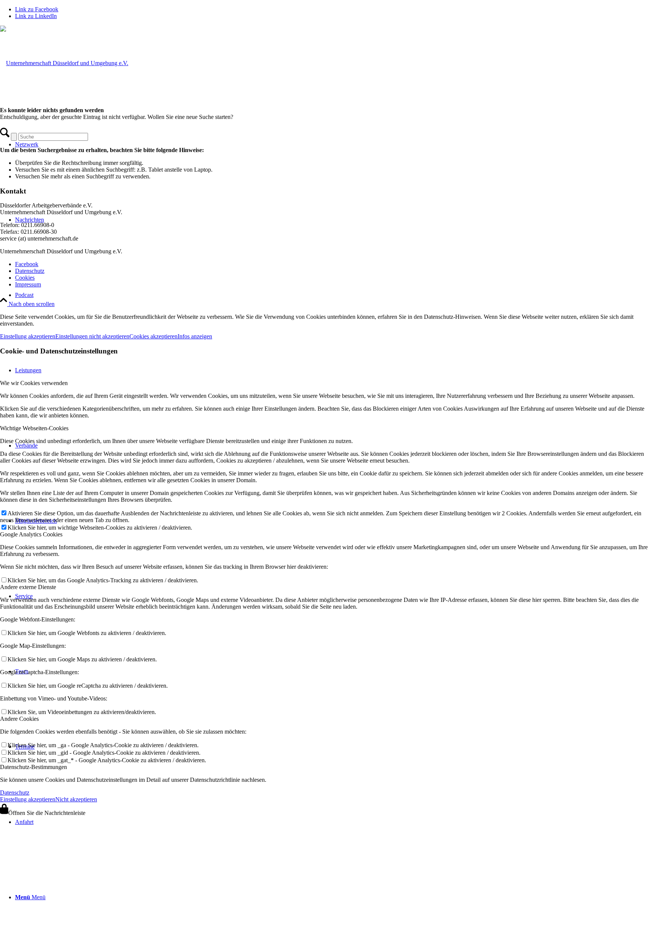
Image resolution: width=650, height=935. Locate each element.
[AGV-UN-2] (64, 63)
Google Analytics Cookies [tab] (31, 534)
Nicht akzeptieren (76, 799)
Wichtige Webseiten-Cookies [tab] (34, 428)
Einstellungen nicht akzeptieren (92, 336)
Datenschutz (14, 792)
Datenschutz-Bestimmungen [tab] (33, 767)
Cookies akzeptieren (153, 336)
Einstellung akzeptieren (27, 336)
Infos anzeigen (195, 336)
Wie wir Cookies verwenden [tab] (34, 383)
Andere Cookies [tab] (19, 719)
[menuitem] (332, 295)
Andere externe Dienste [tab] (28, 587)
